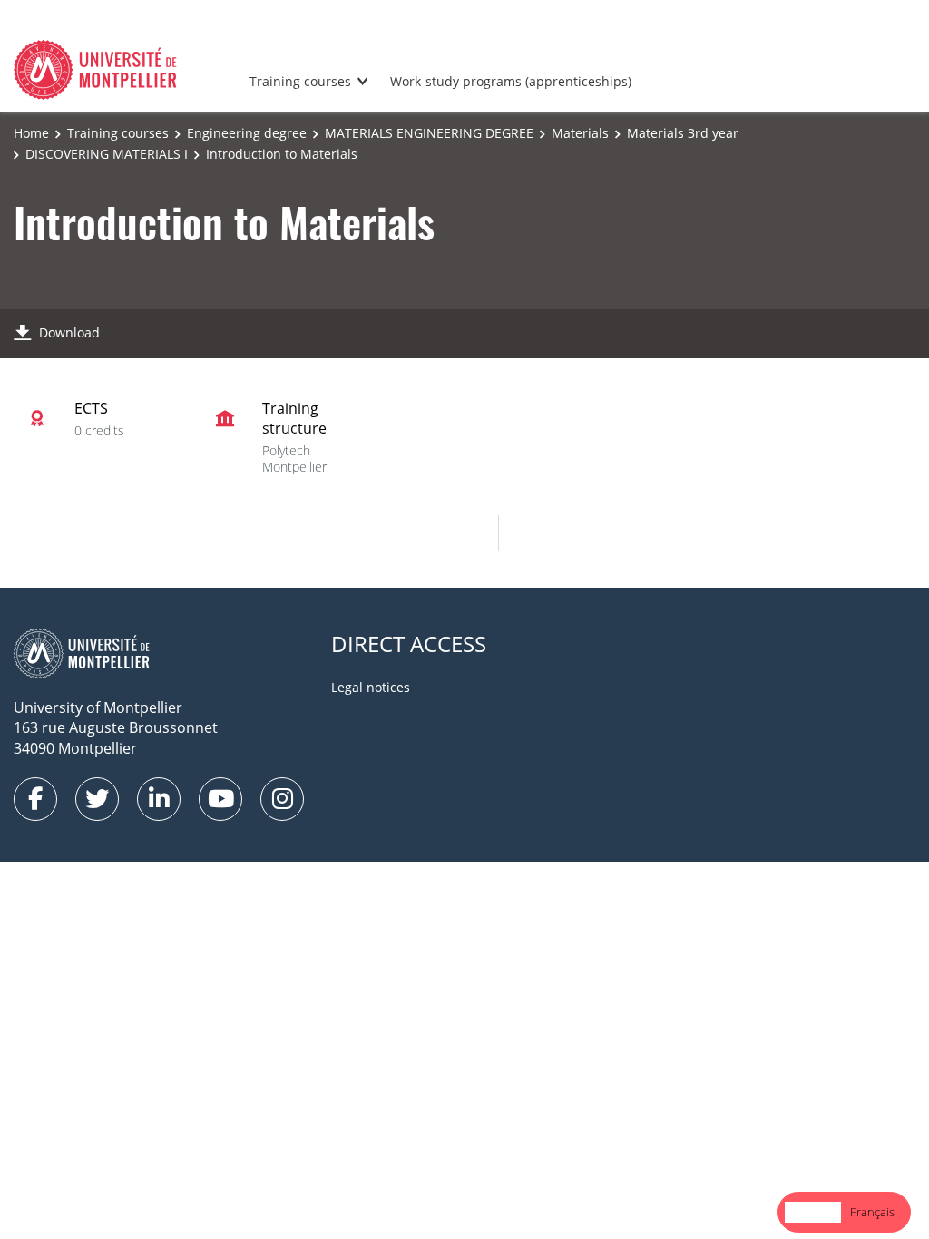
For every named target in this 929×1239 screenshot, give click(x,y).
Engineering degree (247, 132)
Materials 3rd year (682, 132)
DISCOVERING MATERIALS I (106, 153)
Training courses (300, 81)
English (813, 1212)
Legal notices (370, 687)
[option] (872, 1212)
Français (872, 1212)
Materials (580, 132)
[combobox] (813, 1212)
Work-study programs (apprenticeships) (510, 81)
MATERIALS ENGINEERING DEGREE (429, 132)
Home (31, 132)
